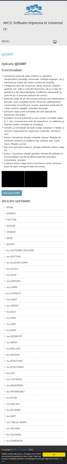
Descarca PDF (12, 193)
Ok (54, 454)
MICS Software (20, 450)
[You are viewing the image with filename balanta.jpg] (13, 179)
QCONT (7, 54)
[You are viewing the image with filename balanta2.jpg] (36, 179)
